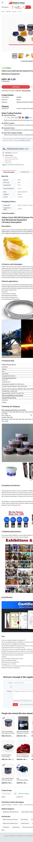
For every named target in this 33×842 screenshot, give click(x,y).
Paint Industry (24, 819)
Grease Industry (25, 823)
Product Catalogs (24, 793)
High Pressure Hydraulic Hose (10, 823)
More (3, 830)
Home (3, 11)
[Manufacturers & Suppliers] (16, 2)
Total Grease (6, 827)
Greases (20, 11)
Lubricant (14, 11)
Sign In (4, 164)
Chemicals (8, 11)
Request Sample (26, 90)
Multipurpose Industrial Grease (10, 812)
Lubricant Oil (19, 797)
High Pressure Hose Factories (10, 819)
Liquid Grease (15, 827)
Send (15, 704)
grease (3, 797)
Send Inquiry (15, 87)
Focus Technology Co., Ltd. (20, 835)
